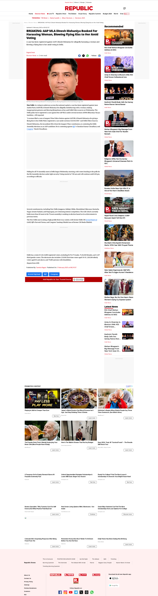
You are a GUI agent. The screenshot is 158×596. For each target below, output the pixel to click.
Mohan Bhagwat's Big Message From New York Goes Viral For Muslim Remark (118, 131)
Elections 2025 (80, 18)
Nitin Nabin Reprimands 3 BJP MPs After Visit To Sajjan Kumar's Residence (118, 271)
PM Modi (44, 18)
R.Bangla (82, 2)
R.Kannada (89, 2)
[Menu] (124, 8)
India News (107, 53)
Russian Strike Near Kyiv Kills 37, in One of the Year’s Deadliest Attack (117, 189)
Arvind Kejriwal (91, 220)
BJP (74, 126)
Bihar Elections (67, 18)
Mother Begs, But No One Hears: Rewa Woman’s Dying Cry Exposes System (118, 298)
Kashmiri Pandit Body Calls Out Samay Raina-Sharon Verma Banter (118, 103)
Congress (30, 129)
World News (108, 193)
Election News (31, 55)
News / (26, 22)
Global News (108, 80)
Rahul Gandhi (54, 18)
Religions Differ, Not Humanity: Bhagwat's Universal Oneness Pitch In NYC (118, 161)
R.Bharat (76, 2)
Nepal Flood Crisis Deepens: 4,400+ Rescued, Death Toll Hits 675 (117, 216)
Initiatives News (109, 248)
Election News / (33, 22)
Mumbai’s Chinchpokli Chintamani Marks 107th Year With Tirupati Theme (118, 244)
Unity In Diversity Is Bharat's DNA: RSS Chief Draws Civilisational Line (118, 76)
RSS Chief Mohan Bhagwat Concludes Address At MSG (118, 48)
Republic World (69, 2)
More (125, 14)
